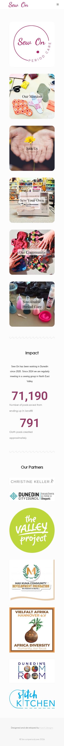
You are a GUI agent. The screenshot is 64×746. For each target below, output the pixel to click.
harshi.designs (46, 727)
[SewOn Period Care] (18, 4)
